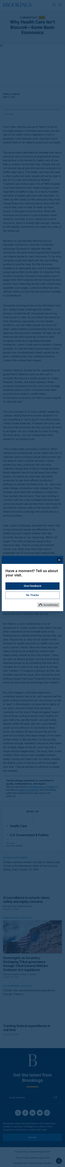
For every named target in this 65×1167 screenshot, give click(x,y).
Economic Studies (14, 845)
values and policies (29, 789)
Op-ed (42, 18)
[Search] (54, 5)
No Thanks (32, 595)
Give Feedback (32, 586)
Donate (32, 1137)
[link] (18, 826)
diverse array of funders (42, 786)
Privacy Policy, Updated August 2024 (32, 1151)
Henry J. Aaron (11, 93)
